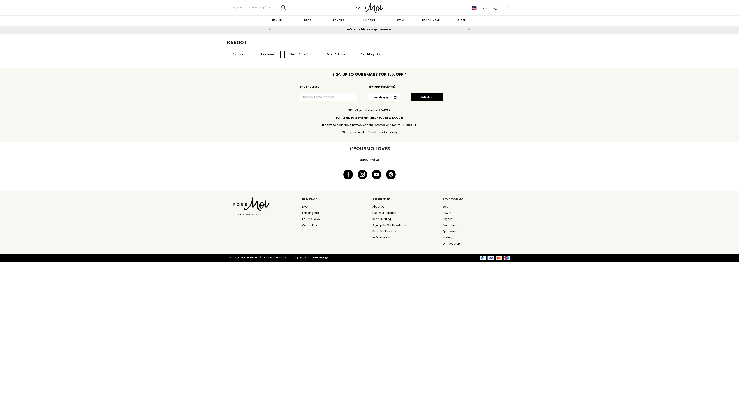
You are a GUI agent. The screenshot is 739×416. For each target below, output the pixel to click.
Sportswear (450, 231)
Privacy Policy (298, 257)
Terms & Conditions (274, 257)
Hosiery (447, 237)
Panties (338, 20)
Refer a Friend (381, 237)
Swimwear (449, 225)
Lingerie (369, 20)
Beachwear (431, 20)
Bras (308, 20)
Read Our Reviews (384, 231)
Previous (270, 30)
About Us (378, 207)
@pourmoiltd (369, 160)
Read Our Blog (381, 219)
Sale (445, 207)
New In (277, 20)
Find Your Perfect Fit (385, 213)
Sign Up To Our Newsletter (389, 225)
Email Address (309, 87)
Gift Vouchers (452, 244)
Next (469, 30)
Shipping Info (310, 213)
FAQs (305, 207)
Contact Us (309, 225)
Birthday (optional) (381, 87)
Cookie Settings (319, 257)
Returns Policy (311, 219)
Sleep (462, 20)
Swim (400, 20)
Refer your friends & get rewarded (369, 29)
